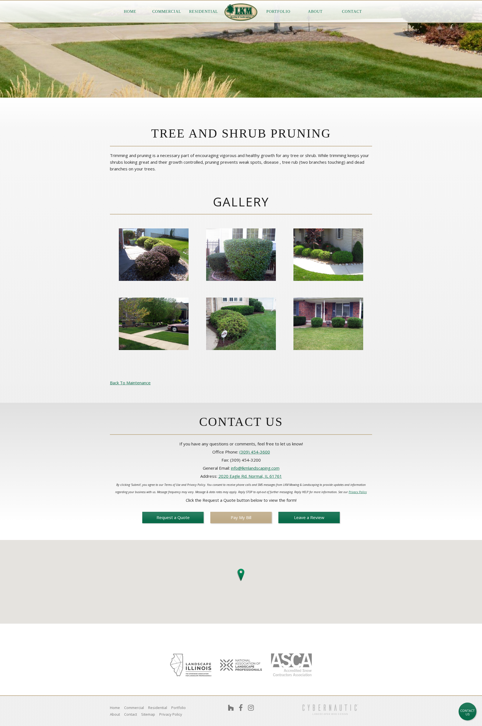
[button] (241, 574)
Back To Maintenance (130, 382)
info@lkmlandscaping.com (255, 468)
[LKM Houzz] (230, 707)
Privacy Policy (358, 492)
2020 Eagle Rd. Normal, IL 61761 (250, 476)
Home (130, 11)
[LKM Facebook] (240, 707)
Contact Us (467, 712)
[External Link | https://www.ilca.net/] (191, 664)
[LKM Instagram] (251, 707)
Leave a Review (309, 517)
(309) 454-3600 (254, 452)
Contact (352, 11)
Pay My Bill (241, 517)
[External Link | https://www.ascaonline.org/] (291, 665)
